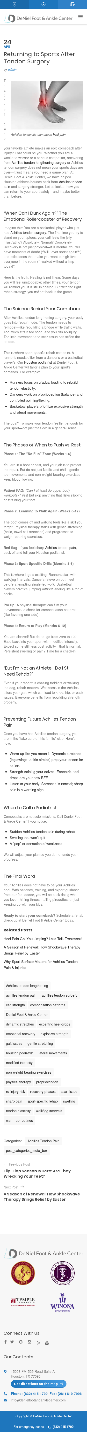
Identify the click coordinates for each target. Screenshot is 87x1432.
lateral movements (53, 1053)
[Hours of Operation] (43, 4)
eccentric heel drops (54, 1024)
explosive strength (54, 1033)
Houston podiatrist (38, 362)
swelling (69, 1101)
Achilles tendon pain (60, 547)
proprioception (47, 1081)
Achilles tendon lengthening (27, 985)
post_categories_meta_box (27, 1150)
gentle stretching (40, 1043)
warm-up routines (19, 1120)
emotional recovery (20, 1033)
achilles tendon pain (21, 995)
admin (12, 69)
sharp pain (14, 1101)
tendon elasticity (18, 1110)
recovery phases (43, 1091)
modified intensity (19, 1062)
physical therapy (18, 1081)
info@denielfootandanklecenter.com (38, 1400)
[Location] (14, 4)
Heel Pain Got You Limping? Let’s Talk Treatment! (43, 938)
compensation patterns (47, 1004)
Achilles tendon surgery (28, 232)
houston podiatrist (19, 1053)
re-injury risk (15, 1091)
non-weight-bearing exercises (28, 1072)
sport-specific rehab (43, 1101)
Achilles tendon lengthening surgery (39, 162)
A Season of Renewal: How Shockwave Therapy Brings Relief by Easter (42, 949)
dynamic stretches (20, 1024)
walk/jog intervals (49, 1110)
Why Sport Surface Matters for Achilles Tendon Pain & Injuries (41, 964)
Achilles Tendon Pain (43, 1140)
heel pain (59, 134)
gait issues (14, 1043)
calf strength (15, 1004)
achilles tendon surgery (59, 995)
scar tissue (69, 1091)
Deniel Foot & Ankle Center (27, 1014)
